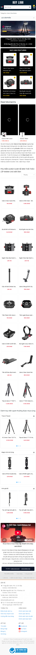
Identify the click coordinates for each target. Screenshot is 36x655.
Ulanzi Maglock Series (21, 164)
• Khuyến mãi (28, 574)
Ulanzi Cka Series (8, 164)
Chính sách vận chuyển (26, 616)
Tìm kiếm (3, 626)
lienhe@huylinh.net (8, 600)
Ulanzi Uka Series (3, 164)
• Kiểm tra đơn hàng (15, 578)
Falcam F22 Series (17, 165)
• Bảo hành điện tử (28, 578)
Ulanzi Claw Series (14, 164)
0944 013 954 (12, 592)
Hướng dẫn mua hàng (7, 616)
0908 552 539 (13, 595)
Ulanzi (6, 563)
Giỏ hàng (3, 634)
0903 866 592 (12, 588)
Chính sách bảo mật (25, 611)
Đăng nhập (4, 629)
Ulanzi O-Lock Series (11, 165)
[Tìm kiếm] (29, 7)
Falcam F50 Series (29, 165)
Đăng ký (3, 631)
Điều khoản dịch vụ (6, 611)
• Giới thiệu (19, 574)
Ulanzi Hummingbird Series (4, 165)
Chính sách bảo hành (25, 619)
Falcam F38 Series (23, 165)
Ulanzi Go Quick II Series (28, 164)
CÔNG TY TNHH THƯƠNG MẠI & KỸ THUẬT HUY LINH (18, 639)
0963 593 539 (13, 597)
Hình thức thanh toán (7, 614)
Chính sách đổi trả (24, 614)
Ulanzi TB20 (24, 138)
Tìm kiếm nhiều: (9, 574)
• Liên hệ (5, 578)
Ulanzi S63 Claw (7, 138)
